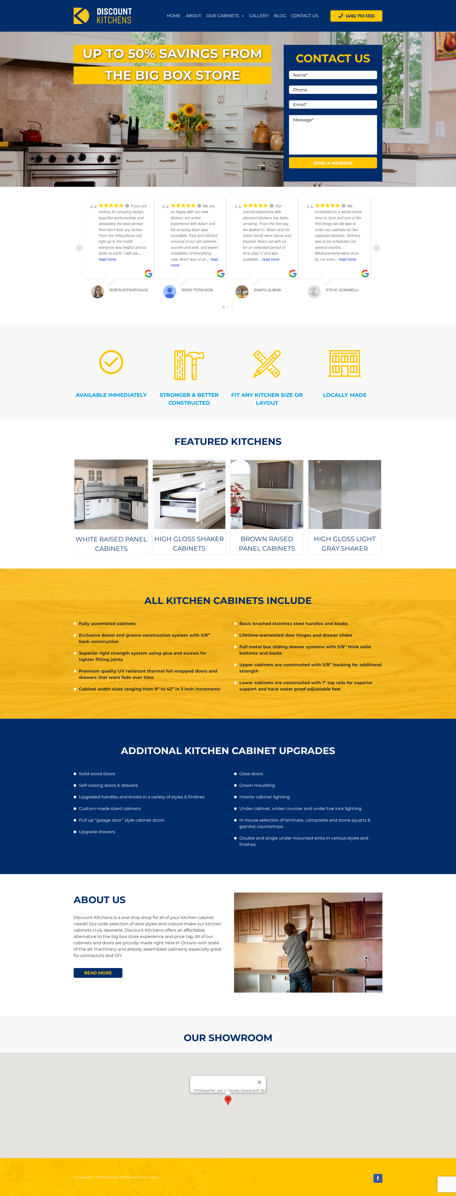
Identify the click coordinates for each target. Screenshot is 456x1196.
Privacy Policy (148, 1177)
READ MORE (98, 972)
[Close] (259, 1082)
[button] (228, 1100)
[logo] (103, 9)
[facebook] (377, 1178)
